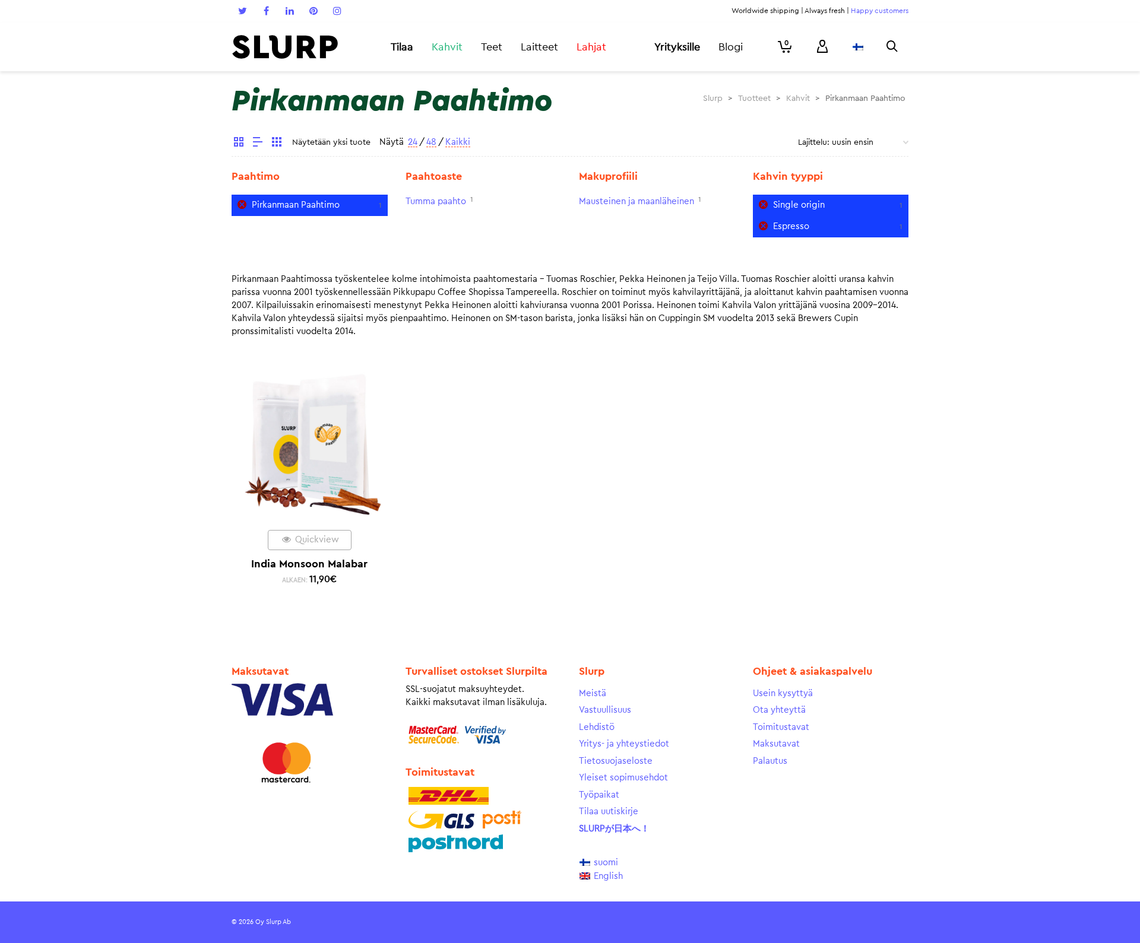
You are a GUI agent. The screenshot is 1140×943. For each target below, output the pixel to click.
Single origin (799, 205)
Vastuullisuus (605, 710)
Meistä (592, 693)
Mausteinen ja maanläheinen (636, 201)
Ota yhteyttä (779, 710)
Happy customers (879, 10)
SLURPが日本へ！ (614, 828)
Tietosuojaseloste (616, 761)
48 (431, 142)
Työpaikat (599, 794)
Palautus (770, 761)
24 (412, 142)
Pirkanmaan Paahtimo (296, 205)
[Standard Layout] (239, 143)
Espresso (791, 226)
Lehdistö (597, 727)
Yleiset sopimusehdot (623, 777)
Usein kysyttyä (783, 693)
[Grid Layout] (277, 143)
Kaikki (457, 142)
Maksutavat (776, 743)
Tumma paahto (436, 201)
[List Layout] (258, 143)
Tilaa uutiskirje (608, 811)
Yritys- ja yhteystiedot (624, 743)
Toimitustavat (781, 727)
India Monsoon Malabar (309, 563)
